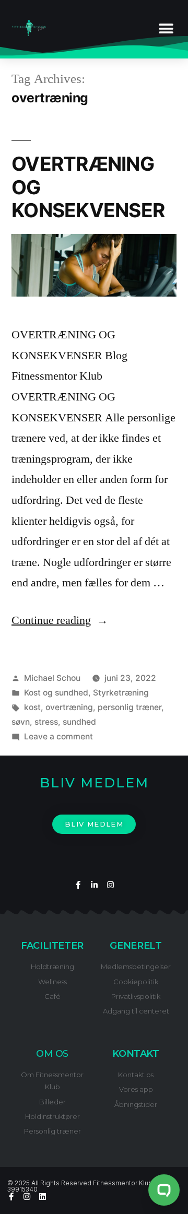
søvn (20, 722)
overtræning (69, 707)
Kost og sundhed (56, 693)
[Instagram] (110, 885)
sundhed (79, 722)
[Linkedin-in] (94, 885)
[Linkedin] (42, 1196)
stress (46, 722)
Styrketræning (121, 693)
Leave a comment (58, 736)
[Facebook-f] (78, 885)
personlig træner (129, 707)
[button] (166, 29)
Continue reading (59, 620)
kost (32, 707)
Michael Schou (52, 678)
